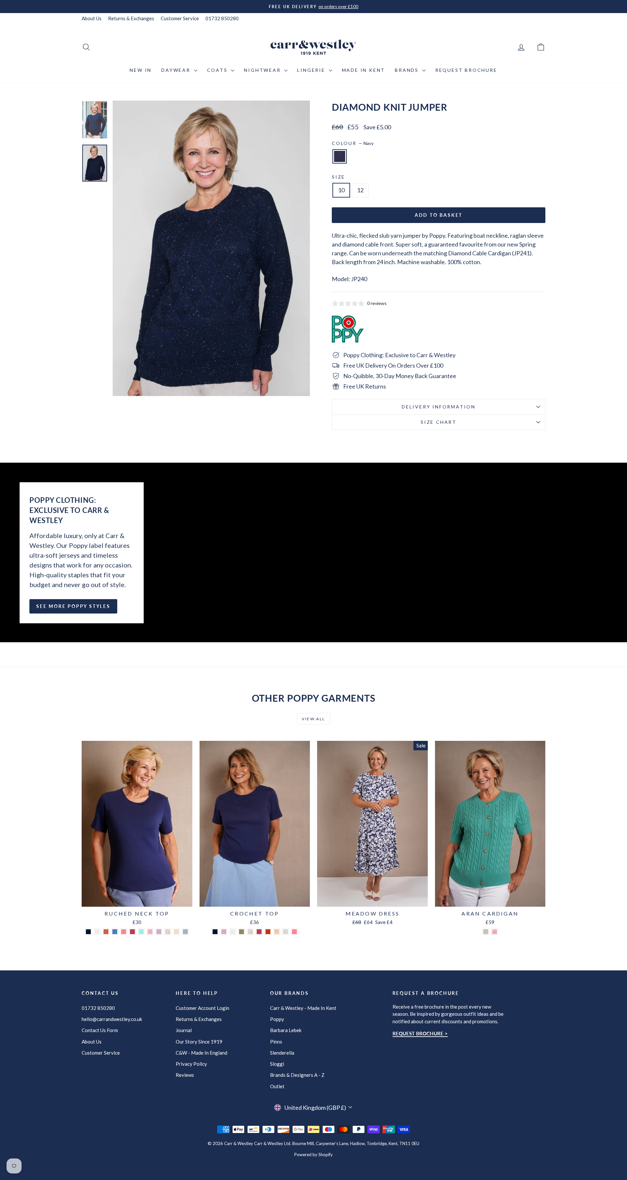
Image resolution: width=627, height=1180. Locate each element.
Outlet (277, 1086)
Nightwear (263, 70)
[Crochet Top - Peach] (277, 932)
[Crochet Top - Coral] (294, 932)
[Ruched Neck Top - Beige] (168, 932)
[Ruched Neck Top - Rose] (132, 932)
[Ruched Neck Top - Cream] (176, 932)
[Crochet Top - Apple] (285, 932)
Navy (339, 156)
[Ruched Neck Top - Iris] (115, 932)
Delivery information (438, 406)
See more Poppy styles (73, 606)
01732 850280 (222, 18)
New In (141, 70)
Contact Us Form (100, 1030)
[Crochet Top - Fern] (241, 932)
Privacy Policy (191, 1064)
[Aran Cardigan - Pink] (494, 932)
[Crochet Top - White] (233, 932)
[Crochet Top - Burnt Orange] (268, 932)
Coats (218, 70)
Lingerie (312, 70)
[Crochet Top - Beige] (250, 932)
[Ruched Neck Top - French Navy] (88, 932)
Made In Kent (363, 70)
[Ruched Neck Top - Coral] (124, 932)
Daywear (176, 70)
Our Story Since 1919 (199, 1041)
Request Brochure (466, 70)
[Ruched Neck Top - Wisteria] (159, 932)
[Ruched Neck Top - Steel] (185, 932)
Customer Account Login (202, 1008)
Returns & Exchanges (131, 18)
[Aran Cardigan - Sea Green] (486, 932)
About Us (92, 18)
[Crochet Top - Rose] (259, 932)
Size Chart (439, 422)
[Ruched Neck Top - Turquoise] (141, 932)
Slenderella (282, 1053)
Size (338, 177)
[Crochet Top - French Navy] (215, 932)
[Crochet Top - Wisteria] (224, 932)
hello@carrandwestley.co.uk (112, 1019)
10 (341, 190)
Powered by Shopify (313, 1154)
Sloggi (277, 1064)
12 (360, 190)
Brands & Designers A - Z (297, 1075)
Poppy (277, 1019)
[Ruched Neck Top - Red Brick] (106, 932)
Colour (353, 143)
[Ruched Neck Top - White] (97, 932)
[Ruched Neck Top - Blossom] (150, 932)
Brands (408, 70)
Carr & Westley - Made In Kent (303, 1008)
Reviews (185, 1075)
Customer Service (180, 18)
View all (313, 718)
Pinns (276, 1041)
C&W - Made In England (201, 1053)
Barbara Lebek (285, 1030)
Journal (184, 1030)
